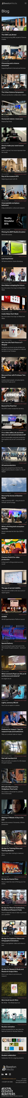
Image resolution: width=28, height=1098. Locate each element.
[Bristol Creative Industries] (8, 1091)
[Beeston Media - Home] (9, 3)
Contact (24, 1078)
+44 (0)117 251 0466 (7, 1082)
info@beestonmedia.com (9, 1078)
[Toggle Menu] (25, 3)
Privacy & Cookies (21, 1080)
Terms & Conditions (21, 1082)
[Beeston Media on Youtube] (6, 1074)
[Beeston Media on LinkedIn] (2, 1074)
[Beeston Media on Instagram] (10, 1074)
